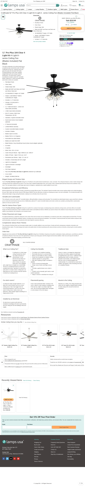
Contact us (17, 366)
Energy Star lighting (25, 319)
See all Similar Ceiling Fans (30, 322)
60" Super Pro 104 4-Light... (68, 345)
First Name (30, 424)
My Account (37, 444)
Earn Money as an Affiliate (73, 454)
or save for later (71, 33)
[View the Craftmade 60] (68, 334)
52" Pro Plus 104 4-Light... (48, 345)
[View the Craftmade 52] (49, 334)
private (71, 362)
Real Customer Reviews (73, 447)
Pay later (61, 43)
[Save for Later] (76, 16)
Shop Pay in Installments (57, 454)
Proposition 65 (20, 312)
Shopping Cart (37, 442)
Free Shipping (70, 22)
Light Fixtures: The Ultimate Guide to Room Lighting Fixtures (35, 317)
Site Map (69, 456)
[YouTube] (18, 458)
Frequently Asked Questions (58, 442)
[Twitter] (7, 458)
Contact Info (5, 452)
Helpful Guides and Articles (74, 449)
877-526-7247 (4, 1)
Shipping (36, 452)
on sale (17, 363)
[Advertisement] (42, 472)
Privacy (36, 459)
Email (3, 424)
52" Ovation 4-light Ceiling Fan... (10, 345)
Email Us (53, 444)
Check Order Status (39, 447)
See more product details (39, 41)
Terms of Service (38, 461)
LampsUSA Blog (71, 452)
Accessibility (70, 459)
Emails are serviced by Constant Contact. (28, 431)
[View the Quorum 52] (9, 334)
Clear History (36, 380)
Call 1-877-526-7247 (56, 447)
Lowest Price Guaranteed (73, 444)
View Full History (27, 380)
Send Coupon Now (63, 427)
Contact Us (81, 1)
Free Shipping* (39, 1)
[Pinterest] (14, 458)
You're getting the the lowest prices (13, 360)
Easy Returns (37, 454)
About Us (75, 1)
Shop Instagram (71, 442)
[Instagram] (11, 458)
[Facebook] (3, 458)
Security (36, 456)
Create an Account (38, 449)
